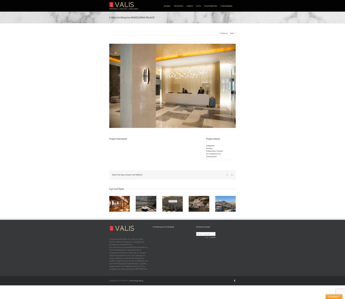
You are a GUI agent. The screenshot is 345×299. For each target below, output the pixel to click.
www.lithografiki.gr (137, 280)
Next (232, 33)
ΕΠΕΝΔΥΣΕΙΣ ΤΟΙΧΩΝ (214, 151)
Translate (212, 237)
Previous (224, 33)
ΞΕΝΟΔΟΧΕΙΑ (211, 156)
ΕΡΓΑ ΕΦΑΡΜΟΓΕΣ (213, 154)
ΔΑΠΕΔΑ (209, 148)
